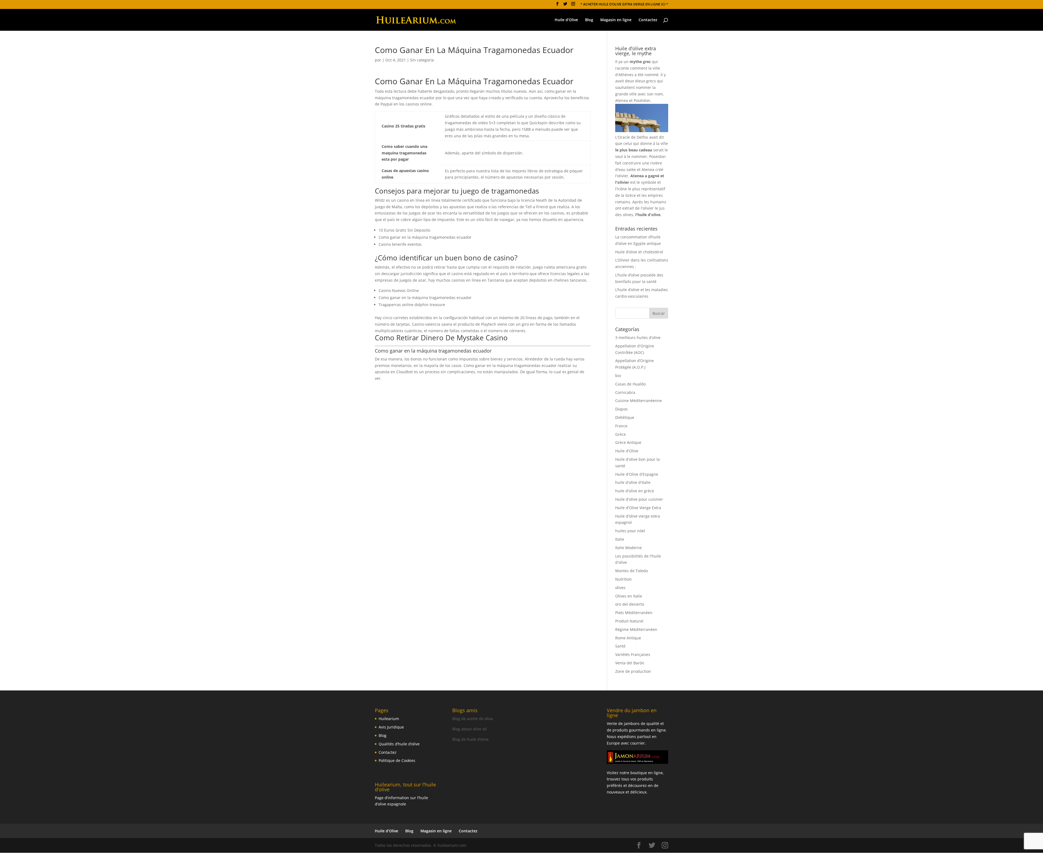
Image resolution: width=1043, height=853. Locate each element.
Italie (619, 539)
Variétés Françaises (632, 654)
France (621, 425)
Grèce (620, 434)
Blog (589, 20)
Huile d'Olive (626, 450)
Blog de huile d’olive (470, 739)
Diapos (621, 409)
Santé (620, 646)
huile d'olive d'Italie (633, 482)
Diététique (624, 417)
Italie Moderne (628, 547)
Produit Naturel (629, 621)
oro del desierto (629, 604)
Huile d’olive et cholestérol (639, 251)
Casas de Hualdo (630, 384)
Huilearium (389, 718)
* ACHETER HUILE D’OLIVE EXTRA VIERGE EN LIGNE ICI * (624, 5)
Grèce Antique (628, 442)
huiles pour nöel (630, 530)
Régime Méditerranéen (636, 629)
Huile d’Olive (566, 20)
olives (620, 587)
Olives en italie (628, 596)
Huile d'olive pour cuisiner (639, 499)
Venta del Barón (629, 662)
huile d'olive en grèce (634, 490)
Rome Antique (628, 637)
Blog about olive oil (469, 728)
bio (618, 375)
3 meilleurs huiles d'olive (638, 337)
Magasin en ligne (616, 20)
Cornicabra (625, 392)
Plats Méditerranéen (633, 612)
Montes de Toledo (631, 570)
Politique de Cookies (397, 760)
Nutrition (623, 579)
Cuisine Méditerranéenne (638, 400)
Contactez (648, 20)
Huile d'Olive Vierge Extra (638, 507)
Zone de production (633, 671)
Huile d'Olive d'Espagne (636, 474)
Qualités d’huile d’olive (399, 743)
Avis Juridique (391, 727)
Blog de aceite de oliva (472, 718)
